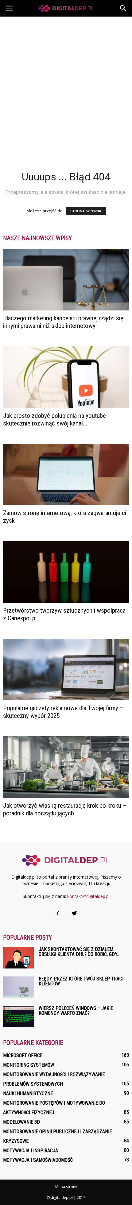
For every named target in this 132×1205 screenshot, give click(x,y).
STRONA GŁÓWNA (85, 211)
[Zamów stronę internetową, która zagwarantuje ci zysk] (66, 475)
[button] (123, 8)
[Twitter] (74, 913)
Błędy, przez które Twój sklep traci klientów (81, 981)
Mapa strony (66, 1186)
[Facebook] (58, 913)
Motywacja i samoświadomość (38, 1160)
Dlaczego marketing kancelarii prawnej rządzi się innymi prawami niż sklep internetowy (63, 321)
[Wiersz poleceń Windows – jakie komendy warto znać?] (18, 1016)
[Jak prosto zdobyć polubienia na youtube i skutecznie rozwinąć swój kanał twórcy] (66, 377)
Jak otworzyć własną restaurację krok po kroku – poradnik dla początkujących (65, 809)
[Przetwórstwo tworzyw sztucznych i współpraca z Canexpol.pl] (66, 572)
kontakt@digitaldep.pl (88, 896)
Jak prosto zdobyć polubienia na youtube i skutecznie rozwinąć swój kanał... (56, 419)
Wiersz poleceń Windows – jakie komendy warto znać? (76, 1010)
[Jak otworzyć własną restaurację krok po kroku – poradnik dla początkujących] (66, 767)
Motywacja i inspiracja (30, 1150)
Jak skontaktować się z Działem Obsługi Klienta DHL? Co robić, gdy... (79, 951)
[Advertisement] (66, 86)
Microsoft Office (22, 1055)
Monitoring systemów (28, 1065)
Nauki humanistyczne (28, 1093)
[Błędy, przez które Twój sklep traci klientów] (18, 987)
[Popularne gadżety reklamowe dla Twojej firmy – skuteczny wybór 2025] (66, 669)
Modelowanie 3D (21, 1122)
